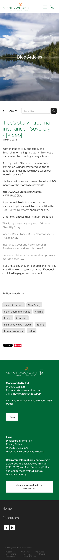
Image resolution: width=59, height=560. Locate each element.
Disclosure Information (19, 440)
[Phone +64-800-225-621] (52, 6)
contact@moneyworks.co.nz (24, 390)
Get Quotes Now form (16, 210)
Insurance (39, 551)
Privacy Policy (14, 444)
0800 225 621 (17, 386)
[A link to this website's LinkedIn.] (12, 527)
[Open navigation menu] (45, 6)
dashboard (26, 547)
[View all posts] (3, 111)
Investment (11, 553)
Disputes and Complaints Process (25, 451)
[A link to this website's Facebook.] (6, 527)
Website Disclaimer (17, 447)
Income (27, 553)
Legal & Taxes (29, 556)
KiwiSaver (25, 551)
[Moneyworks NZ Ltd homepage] (22, 7)
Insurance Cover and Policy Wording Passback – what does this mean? (24, 246)
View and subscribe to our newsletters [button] (29, 486)
